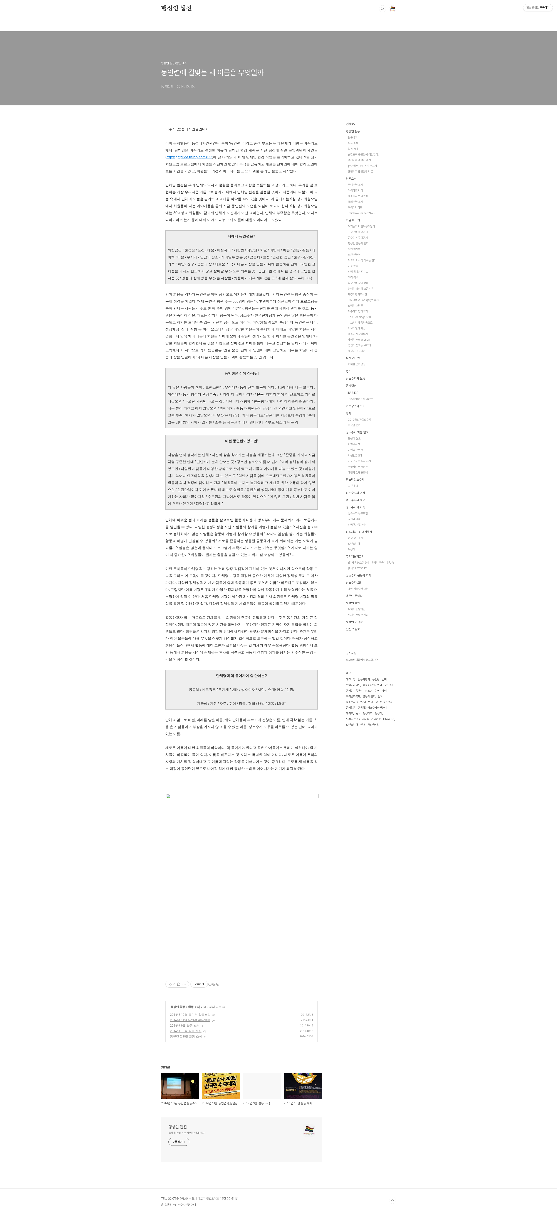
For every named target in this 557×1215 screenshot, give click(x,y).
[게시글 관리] (184, 984)
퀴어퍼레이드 (355, 207)
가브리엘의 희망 (356, 328)
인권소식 (351, 178)
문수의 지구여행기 (358, 237)
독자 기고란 (353, 358)
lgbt (358, 713)
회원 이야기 (353, 220)
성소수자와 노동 (355, 378)
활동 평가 (353, 148)
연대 (348, 371)
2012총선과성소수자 (359, 419)
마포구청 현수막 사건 (359, 461)
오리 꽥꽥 (353, 277)
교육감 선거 (354, 425)
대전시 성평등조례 (358, 472)
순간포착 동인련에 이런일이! (363, 154)
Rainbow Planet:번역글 (362, 213)
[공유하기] (178, 984)
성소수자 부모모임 (358, 513)
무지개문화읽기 (355, 556)
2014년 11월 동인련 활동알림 (190, 1020)
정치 (348, 413)
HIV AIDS (352, 393)
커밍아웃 (376, 719)
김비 (384, 679)
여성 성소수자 (355, 538)
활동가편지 (364, 679)
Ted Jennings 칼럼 (359, 317)
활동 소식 (194, 1007)
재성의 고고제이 (356, 351)
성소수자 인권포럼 (358, 196)
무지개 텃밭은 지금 (358, 615)
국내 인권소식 (355, 184)
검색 (382, 8)
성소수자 (389, 685)
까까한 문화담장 (356, 364)
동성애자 (367, 713)
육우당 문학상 (354, 596)
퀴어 (377, 690)
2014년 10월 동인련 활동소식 (190, 1014)
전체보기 (351, 124)
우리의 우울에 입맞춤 (357, 719)
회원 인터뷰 (354, 254)
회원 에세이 (354, 249)
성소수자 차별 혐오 (357, 432)
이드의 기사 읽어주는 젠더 (362, 260)
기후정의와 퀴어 (355, 406)
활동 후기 (353, 137)
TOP (392, 1200)
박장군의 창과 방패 (358, 283)
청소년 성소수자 (384, 702)
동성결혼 (351, 385)
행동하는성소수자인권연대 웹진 (187, 1133)
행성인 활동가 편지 (358, 243)
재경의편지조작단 (357, 294)
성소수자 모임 (354, 582)
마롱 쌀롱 (353, 266)
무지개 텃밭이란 (356, 609)
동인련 (375, 679)
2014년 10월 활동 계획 (185, 1031)
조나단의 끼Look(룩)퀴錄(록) (364, 300)
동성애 (378, 713)
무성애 (351, 549)
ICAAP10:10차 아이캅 (360, 399)
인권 (370, 702)
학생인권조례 (355, 455)
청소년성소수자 (355, 479)
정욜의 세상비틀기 (358, 334)
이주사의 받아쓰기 (358, 311)
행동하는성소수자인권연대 (372, 707)
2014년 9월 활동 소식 (185, 1025)
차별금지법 (354, 444)
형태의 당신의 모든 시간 (361, 288)
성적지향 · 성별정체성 (359, 532)
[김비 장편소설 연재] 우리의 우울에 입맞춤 (371, 562)
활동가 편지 (369, 696)
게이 (384, 690)
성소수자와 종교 (355, 500)
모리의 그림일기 (356, 305)
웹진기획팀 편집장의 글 (360, 171)
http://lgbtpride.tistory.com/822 (189, 157)
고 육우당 (353, 485)
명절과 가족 (354, 519)
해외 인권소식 (355, 201)
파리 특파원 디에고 (358, 271)
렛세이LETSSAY (357, 568)
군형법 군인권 (355, 449)
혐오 (380, 696)
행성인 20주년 (355, 622)
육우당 (359, 690)
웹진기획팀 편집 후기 (359, 160)
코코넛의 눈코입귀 (358, 232)
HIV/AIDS (388, 719)
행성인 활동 (177, 1007)
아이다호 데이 (355, 190)
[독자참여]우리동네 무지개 (362, 165)
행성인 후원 (353, 603)
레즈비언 (351, 679)
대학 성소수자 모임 (358, 588)
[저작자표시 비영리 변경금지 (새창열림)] (214, 984)
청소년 (368, 690)
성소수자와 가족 (355, 507)
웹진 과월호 (353, 629)
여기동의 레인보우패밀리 (361, 226)
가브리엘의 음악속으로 (360, 322)
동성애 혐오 (354, 438)
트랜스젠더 (354, 543)
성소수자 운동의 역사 (358, 575)
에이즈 (349, 713)
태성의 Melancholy (359, 339)
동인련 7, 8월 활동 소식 (186, 1036)
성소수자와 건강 (355, 493)
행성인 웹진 (176, 8)
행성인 (349, 690)
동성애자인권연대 (372, 685)
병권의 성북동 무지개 (359, 345)
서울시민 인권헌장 (358, 466)
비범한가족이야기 (357, 524)
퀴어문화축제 (353, 696)
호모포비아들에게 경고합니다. (362, 659)
